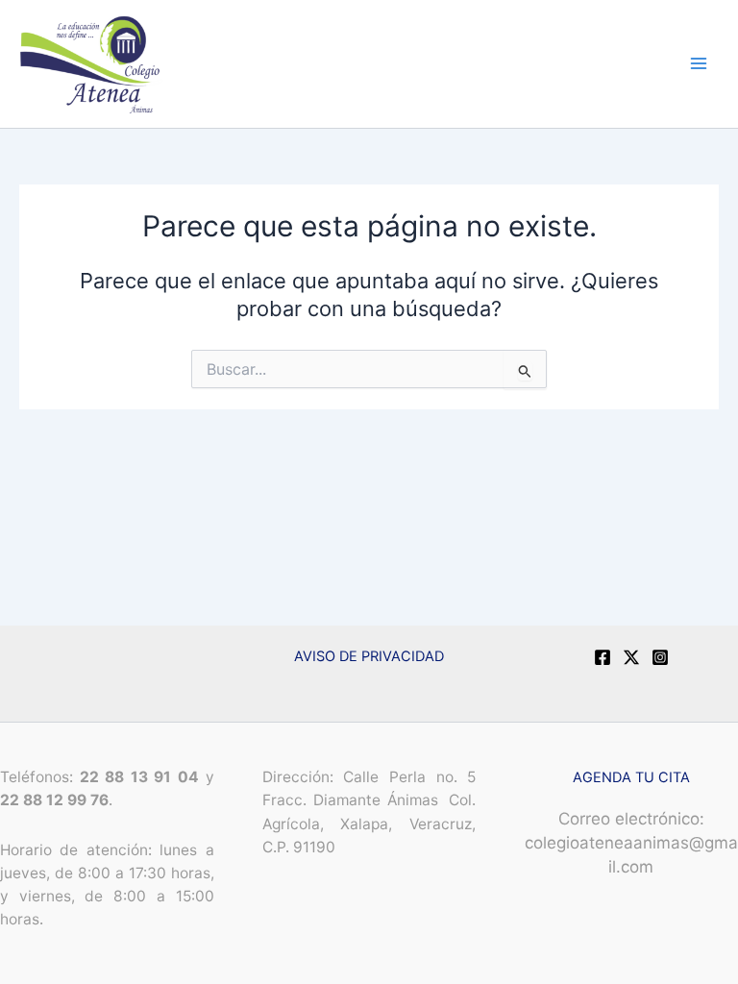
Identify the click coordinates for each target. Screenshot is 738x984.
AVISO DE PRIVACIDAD (369, 656)
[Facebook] (602, 657)
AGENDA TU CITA (631, 777)
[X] (631, 657)
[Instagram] (660, 657)
